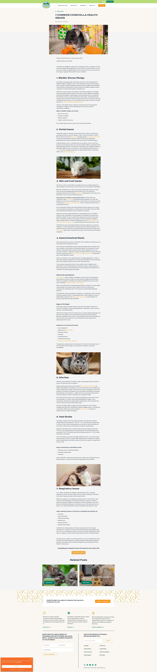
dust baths (69, 199)
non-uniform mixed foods (88, 386)
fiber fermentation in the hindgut (74, 282)
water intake (69, 330)
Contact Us (102, 645)
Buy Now (101, 5)
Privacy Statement (20, 669)
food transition (83, 409)
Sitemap (86, 645)
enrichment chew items (93, 137)
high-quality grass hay (79, 297)
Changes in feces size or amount (67, 341)
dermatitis (79, 193)
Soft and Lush (88, 253)
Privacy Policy (87, 648)
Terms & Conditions (104, 652)
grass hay (74, 137)
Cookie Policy (12, 669)
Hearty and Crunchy (77, 253)
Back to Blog (60, 11)
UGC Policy (102, 655)
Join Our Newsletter (49, 654)
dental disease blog (69, 151)
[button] (31, 659)
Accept (16, 666)
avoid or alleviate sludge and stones (72, 102)
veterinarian (59, 230)
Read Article (49, 582)
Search (103, 1)
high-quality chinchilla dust (72, 202)
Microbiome (60, 277)
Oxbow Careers (88, 652)
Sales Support (87, 655)
